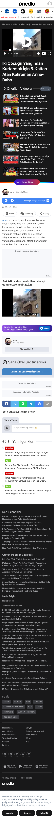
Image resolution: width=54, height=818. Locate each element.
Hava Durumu (8, 601)
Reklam (5, 741)
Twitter (6, 701)
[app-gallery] (42, 766)
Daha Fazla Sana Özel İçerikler (25, 371)
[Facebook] (10, 754)
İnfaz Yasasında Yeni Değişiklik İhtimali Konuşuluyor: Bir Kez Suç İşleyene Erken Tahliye (25, 479)
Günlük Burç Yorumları (13, 706)
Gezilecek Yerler (10, 717)
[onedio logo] (25, 783)
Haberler (6, 24)
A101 (30, 706)
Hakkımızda (7, 728)
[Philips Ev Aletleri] (15, 11)
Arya (19, 192)
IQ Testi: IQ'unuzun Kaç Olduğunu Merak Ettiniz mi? (25, 689)
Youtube (38, 701)
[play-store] (26, 766)
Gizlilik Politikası (9, 735)
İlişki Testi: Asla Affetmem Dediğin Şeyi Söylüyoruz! (24, 548)
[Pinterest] (28, 754)
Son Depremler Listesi (12, 605)
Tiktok (39, 706)
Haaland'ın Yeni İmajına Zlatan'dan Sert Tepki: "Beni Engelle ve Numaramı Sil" (28, 492)
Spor (8, 461)
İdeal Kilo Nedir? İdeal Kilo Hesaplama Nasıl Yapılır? (24, 661)
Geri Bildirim (7, 731)
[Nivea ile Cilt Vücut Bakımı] (7, 11)
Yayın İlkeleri (31, 735)
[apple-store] (10, 766)
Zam (28, 701)
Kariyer (28, 728)
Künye (28, 738)
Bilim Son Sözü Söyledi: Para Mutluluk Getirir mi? (23, 559)
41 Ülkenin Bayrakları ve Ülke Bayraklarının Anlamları (25, 678)
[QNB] (39, 11)
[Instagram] (4, 754)
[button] (44, 53)
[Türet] (47, 11)
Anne (5, 220)
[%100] (31, 11)
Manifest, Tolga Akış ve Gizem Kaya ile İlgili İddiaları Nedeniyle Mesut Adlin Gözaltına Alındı (26, 454)
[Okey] (23, 11)
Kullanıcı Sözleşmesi (34, 731)
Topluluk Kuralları (9, 738)
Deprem (17, 701)
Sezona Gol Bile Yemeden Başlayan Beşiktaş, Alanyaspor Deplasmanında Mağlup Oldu (27, 466)
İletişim (5, 745)
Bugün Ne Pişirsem (26, 712)
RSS (27, 741)
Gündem (9, 448)
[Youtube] (22, 754)
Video (15, 24)
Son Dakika (8, 712)
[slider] (27, 50)
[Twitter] (16, 754)
